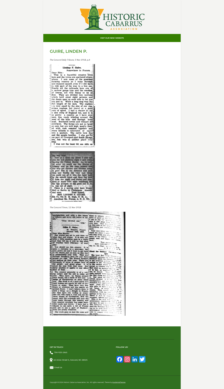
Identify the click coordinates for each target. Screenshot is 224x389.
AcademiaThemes (118, 382)
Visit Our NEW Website (112, 38)
